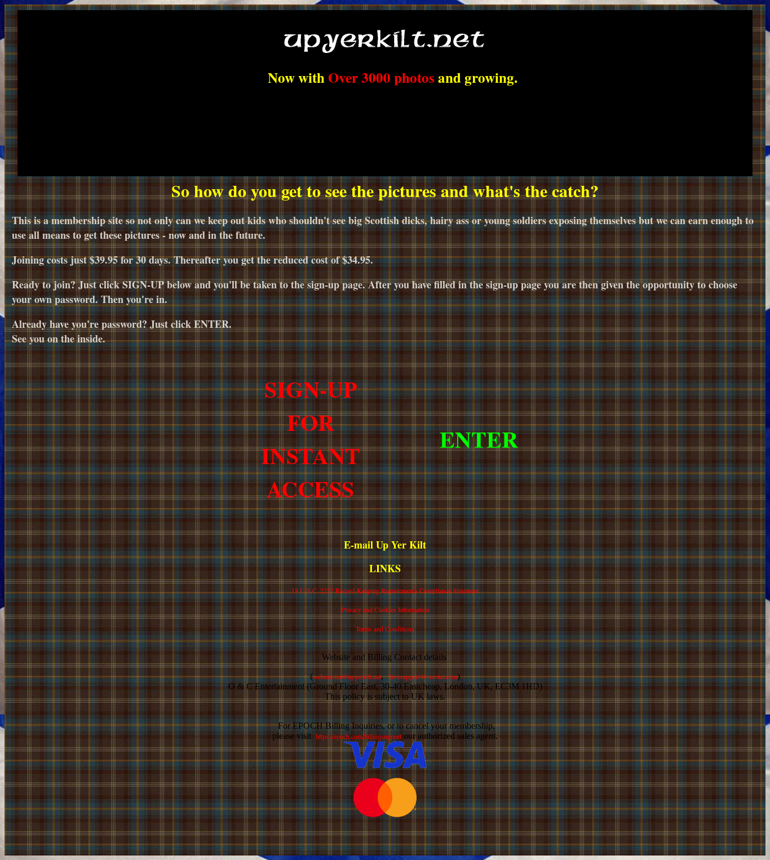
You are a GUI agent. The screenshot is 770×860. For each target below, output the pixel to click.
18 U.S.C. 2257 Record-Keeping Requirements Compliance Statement (385, 590)
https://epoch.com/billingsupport (358, 736)
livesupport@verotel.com (423, 676)
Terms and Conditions (385, 628)
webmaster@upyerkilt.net (347, 676)
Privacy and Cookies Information (385, 609)
